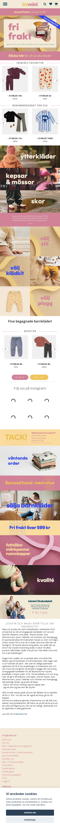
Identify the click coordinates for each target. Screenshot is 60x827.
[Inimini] (30, 4)
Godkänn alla (30, 812)
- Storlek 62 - (45, 95)
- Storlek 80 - (16, 364)
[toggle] (6, 4)
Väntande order (9, 749)
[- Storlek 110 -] (15, 121)
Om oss (5, 742)
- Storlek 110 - (15, 138)
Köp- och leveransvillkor (13, 762)
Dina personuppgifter (11, 774)
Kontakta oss (8, 758)
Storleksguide (8, 771)
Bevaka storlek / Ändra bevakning (17, 752)
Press (4, 778)
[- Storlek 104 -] (15, 78)
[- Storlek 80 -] (16, 347)
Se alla (20, 377)
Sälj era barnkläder (10, 755)
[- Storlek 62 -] (45, 78)
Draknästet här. (21, 714)
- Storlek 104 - (15, 95)
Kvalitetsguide (8, 768)
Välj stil (39, 377)
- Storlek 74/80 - (45, 138)
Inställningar (30, 820)
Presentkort (7, 765)
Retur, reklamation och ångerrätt (17, 746)
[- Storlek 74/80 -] (45, 121)
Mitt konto (7, 739)
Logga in (6, 781)
